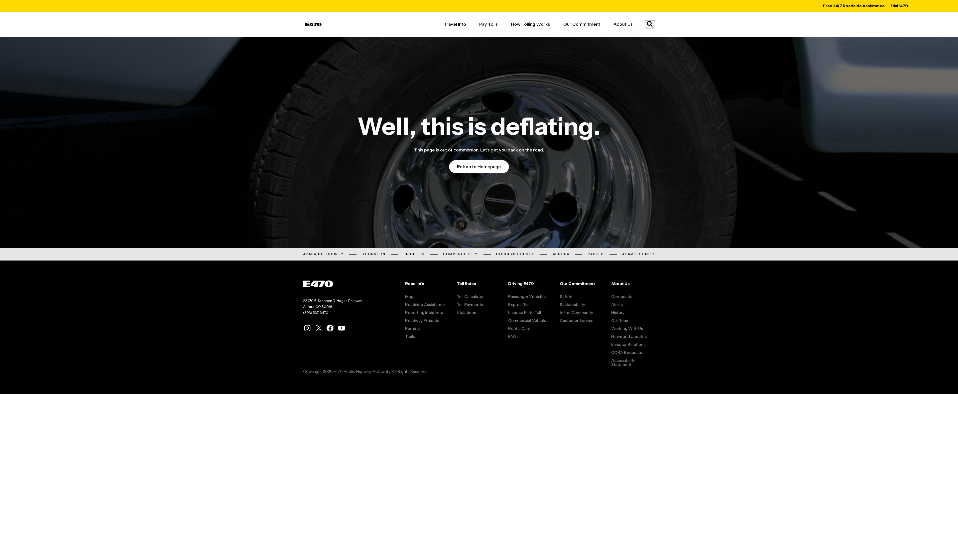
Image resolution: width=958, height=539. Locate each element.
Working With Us (627, 328)
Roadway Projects (422, 320)
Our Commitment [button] (581, 24)
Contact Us (621, 296)
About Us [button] (623, 24)
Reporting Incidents (424, 312)
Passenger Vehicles (527, 296)
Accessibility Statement (623, 362)
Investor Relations (628, 344)
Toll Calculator (470, 296)
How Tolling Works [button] (530, 24)
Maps (410, 296)
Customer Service (577, 320)
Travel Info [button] (455, 24)
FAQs (513, 336)
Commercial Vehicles (528, 320)
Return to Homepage (479, 166)
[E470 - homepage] (313, 25)
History (617, 312)
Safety (566, 296)
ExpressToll (519, 304)
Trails (410, 336)
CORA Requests (626, 352)
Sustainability (572, 304)
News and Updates (629, 336)
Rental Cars (519, 328)
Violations (466, 312)
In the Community (576, 312)
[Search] (650, 24)
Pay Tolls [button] (488, 24)
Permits (412, 328)
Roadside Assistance (425, 304)
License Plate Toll (524, 312)
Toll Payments (470, 304)
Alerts (617, 304)
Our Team (620, 320)
